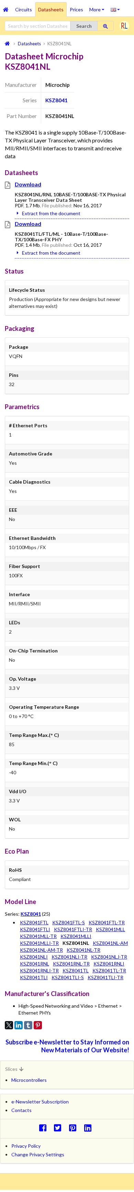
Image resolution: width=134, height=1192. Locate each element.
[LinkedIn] (18, 1025)
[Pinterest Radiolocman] (74, 1128)
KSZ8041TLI (34, 977)
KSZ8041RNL (34, 964)
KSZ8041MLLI (75, 936)
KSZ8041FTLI (35, 929)
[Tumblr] (28, 1025)
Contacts (21, 1110)
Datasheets (51, 9)
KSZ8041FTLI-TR (73, 929)
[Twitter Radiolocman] (59, 1128)
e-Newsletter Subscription (40, 1101)
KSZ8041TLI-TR (105, 977)
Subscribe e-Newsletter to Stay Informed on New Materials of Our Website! (67, 1046)
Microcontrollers (29, 1080)
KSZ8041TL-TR (109, 970)
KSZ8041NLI (34, 957)
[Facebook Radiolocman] (44, 1128)
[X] (9, 1025)
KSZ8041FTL (34, 922)
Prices (76, 9)
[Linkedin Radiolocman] (89, 1128)
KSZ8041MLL (110, 929)
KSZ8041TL (76, 970)
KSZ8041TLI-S (68, 977)
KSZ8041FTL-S (68, 922)
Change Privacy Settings (37, 1154)
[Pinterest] (38, 1025)
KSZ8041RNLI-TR (39, 970)
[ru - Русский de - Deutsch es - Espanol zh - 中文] (115, 9)
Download (28, 184)
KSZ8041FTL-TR (107, 922)
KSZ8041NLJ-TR (109, 957)
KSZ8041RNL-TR (71, 964)
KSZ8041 (56, 100)
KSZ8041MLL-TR (38, 936)
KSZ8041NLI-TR (69, 957)
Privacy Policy (26, 1146)
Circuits (23, 9)
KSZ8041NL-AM (110, 943)
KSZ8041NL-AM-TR (41, 950)
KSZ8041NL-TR (83, 950)
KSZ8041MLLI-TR (39, 943)
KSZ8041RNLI (108, 964)
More (98, 7)
